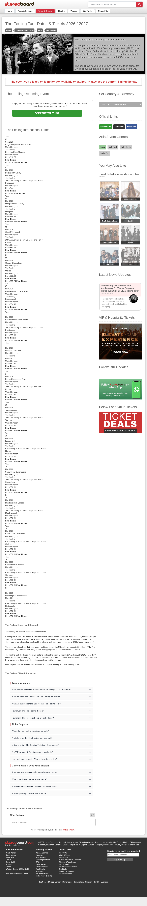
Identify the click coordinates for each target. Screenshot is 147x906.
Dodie (8, 867)
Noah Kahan (11, 853)
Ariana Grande (42, 853)
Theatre (61, 11)
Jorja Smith (10, 862)
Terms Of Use (133, 845)
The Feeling (51, 30)
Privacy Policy (120, 845)
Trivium (9, 864)
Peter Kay (10, 857)
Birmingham (79, 882)
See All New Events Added (17, 873)
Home (9, 11)
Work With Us (64, 855)
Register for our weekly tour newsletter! (123, 851)
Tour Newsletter (65, 873)
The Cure (39, 871)
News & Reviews (25, 11)
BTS (37, 862)
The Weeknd (41, 857)
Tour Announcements (68, 867)
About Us (63, 853)
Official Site (105, 127)
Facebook (131, 127)
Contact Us (103, 11)
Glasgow (88, 882)
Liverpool (104, 882)
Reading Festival (43, 860)
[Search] (139, 4)
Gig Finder (87, 11)
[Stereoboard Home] (19, 6)
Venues (73, 11)
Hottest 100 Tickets (44, 876)
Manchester (67, 882)
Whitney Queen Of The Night (17, 869)
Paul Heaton (41, 869)
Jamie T (9, 860)
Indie (40, 30)
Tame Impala (11, 855)
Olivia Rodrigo (42, 867)
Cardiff (96, 882)
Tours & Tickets (45, 11)
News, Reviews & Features (70, 860)
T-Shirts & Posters (66, 871)
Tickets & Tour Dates (24, 30)
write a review (68, 830)
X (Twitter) (119, 127)
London (58, 882)
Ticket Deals (64, 864)
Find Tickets (10, 160)
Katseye (39, 855)
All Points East (42, 873)
